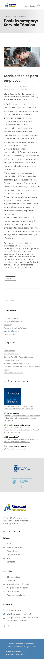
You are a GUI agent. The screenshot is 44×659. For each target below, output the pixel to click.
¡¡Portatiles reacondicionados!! (15, 449)
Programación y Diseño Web (15, 328)
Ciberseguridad (10, 318)
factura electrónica (11, 360)
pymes (6, 370)
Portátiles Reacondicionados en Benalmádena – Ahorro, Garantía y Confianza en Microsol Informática (22, 418)
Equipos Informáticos (12, 322)
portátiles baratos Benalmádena (16, 363)
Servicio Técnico (24, 89)
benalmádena (9, 351)
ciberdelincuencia (11, 354)
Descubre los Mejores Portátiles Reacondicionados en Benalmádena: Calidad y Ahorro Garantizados (21, 430)
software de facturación (13, 373)
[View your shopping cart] (38, 5)
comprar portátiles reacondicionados (18, 357)
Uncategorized (9, 334)
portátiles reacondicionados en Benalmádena (22, 366)
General (7, 325)
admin (25, 86)
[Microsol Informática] (10, 5)
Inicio (7, 16)
